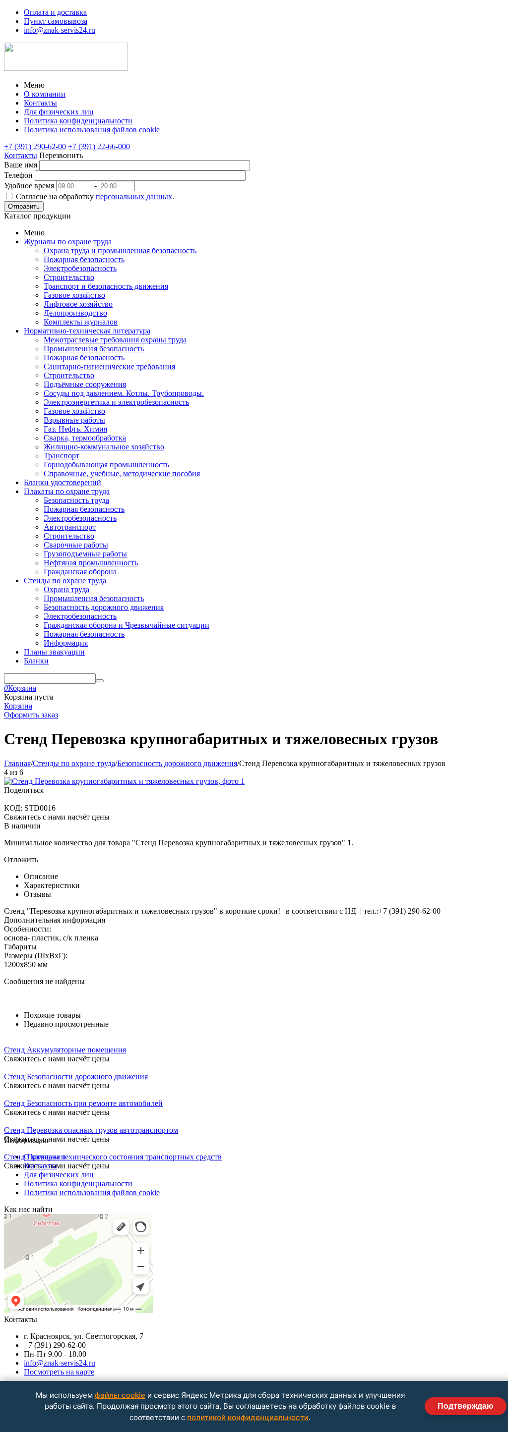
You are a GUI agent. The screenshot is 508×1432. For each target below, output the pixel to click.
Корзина (18, 706)
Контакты (40, 103)
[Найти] (100, 680)
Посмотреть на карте (59, 1372)
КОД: (13, 808)
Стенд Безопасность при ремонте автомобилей (83, 1103)
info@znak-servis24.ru (59, 30)
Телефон (18, 175)
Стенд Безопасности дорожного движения (76, 1076)
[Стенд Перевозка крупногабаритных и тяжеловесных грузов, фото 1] (124, 781)
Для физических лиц (59, 112)
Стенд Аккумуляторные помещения (65, 1050)
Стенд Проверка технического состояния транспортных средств (113, 1157)
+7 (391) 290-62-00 (35, 146)
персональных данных (134, 196)
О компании (44, 94)
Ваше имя (20, 165)
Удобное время (29, 185)
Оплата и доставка (55, 12)
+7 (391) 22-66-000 (99, 146)
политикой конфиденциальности (248, 1417)
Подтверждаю (466, 1406)
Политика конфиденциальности (78, 120)
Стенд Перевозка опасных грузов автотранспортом (91, 1130)
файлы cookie (120, 1395)
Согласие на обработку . (95, 196)
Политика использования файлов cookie (92, 129)
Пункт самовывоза (55, 21)
